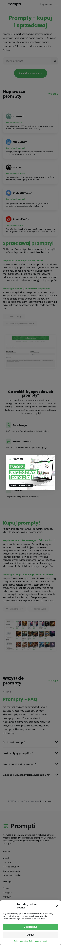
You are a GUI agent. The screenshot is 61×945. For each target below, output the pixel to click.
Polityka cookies (21, 941)
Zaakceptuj (30, 926)
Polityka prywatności (38, 941)
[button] (56, 906)
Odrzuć (30, 934)
